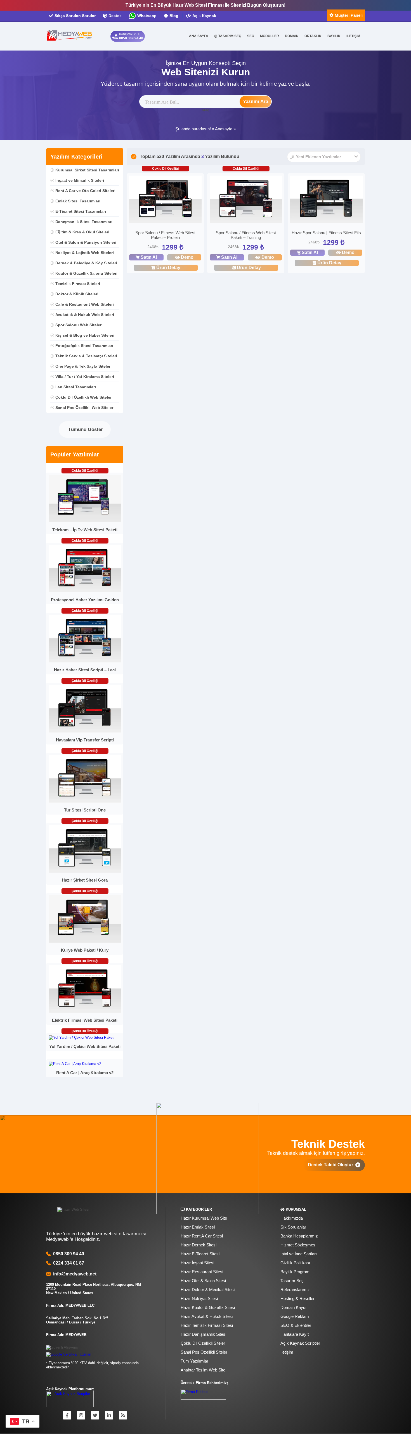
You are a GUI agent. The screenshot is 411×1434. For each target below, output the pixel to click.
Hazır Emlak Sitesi (198, 1227)
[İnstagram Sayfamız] (81, 1415)
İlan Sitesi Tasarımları (75, 387)
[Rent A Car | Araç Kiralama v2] (75, 1064)
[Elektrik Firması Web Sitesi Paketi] (85, 1011)
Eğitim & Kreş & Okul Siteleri (82, 232)
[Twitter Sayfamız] (95, 1415)
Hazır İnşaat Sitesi (197, 1262)
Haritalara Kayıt (294, 1334)
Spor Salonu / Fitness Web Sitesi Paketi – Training (246, 235)
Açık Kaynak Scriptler (300, 1343)
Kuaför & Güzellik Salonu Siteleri (86, 273)
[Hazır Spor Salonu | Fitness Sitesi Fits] (326, 200)
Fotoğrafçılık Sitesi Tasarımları (84, 345)
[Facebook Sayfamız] (67, 1415)
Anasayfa (223, 128)
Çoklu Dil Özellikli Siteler (203, 1343)
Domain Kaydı (293, 1307)
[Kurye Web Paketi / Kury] (85, 941)
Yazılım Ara (255, 101)
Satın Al (149, 257)
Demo (187, 257)
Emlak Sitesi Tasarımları (77, 201)
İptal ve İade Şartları (298, 1253)
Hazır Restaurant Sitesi (202, 1271)
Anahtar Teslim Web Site (203, 1370)
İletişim (286, 1352)
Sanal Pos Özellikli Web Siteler (84, 407)
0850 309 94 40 (68, 1253)
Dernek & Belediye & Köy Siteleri (86, 263)
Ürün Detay (168, 267)
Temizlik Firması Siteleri (77, 283)
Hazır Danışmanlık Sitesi (203, 1334)
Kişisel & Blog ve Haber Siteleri (84, 335)
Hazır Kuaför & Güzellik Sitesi (208, 1307)
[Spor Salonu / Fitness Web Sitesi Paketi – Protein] (165, 200)
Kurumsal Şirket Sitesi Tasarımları (87, 170)
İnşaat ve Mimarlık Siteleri (79, 180)
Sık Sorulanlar (293, 1227)
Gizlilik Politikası (295, 1262)
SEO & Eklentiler (295, 1325)
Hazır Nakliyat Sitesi (199, 1298)
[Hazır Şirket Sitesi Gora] (85, 871)
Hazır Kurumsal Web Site (204, 1218)
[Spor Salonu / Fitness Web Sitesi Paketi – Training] (246, 200)
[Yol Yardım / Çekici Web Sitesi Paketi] (81, 1037)
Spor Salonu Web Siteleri (79, 325)
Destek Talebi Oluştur (331, 1164)
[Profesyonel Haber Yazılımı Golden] (85, 591)
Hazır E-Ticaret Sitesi (200, 1253)
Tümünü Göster (85, 429)
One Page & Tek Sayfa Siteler (82, 366)
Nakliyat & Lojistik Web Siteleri (84, 252)
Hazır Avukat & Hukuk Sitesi (207, 1316)
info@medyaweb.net (73, 1274)
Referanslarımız (295, 1289)
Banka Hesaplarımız (299, 1236)
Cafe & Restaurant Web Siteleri (84, 304)
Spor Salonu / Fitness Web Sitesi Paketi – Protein (165, 235)
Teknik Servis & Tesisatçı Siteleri (86, 356)
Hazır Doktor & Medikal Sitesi (208, 1289)
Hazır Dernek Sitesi (198, 1245)
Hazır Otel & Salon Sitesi (203, 1280)
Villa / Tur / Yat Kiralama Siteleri (84, 376)
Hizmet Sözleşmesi (298, 1245)
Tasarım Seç (292, 1280)
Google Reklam (294, 1316)
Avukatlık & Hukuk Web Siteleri (84, 314)
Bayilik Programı (295, 1271)
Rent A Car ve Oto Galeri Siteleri (85, 190)
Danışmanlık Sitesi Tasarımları (83, 221)
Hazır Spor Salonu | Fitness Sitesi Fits (326, 232)
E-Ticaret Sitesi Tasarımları (80, 211)
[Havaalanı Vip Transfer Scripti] (85, 731)
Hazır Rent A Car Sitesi (202, 1236)
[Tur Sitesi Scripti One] (85, 801)
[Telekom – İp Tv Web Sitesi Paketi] (85, 521)
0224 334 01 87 (68, 1263)
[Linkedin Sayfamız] (109, 1415)
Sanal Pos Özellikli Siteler (204, 1352)
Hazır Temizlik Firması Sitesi (207, 1325)
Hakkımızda (291, 1218)
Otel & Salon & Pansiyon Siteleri (85, 242)
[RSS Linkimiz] (123, 1415)
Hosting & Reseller (297, 1298)
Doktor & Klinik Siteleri (76, 294)
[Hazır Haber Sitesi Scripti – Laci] (85, 661)
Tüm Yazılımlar (194, 1361)
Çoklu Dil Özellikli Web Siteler (83, 397)
